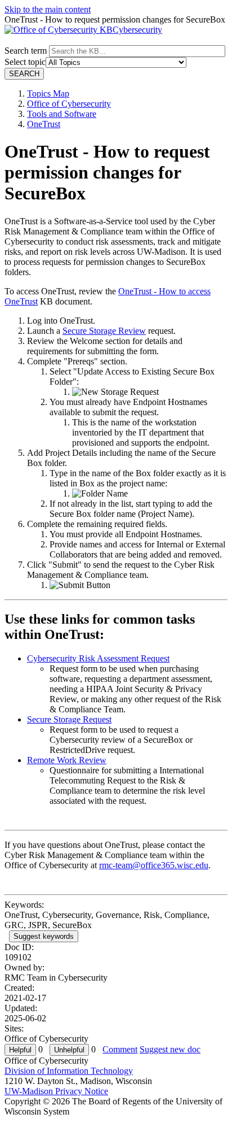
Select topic (25, 62)
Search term (26, 50)
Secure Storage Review (104, 331)
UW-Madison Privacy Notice (56, 1091)
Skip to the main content (48, 9)
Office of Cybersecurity (69, 103)
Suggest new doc (170, 1049)
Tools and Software (61, 114)
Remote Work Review (66, 760)
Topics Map (48, 93)
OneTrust (43, 124)
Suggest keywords (44, 936)
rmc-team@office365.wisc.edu (153, 865)
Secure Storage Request (69, 719)
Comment (119, 1049)
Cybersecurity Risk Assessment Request (98, 658)
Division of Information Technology (69, 1071)
